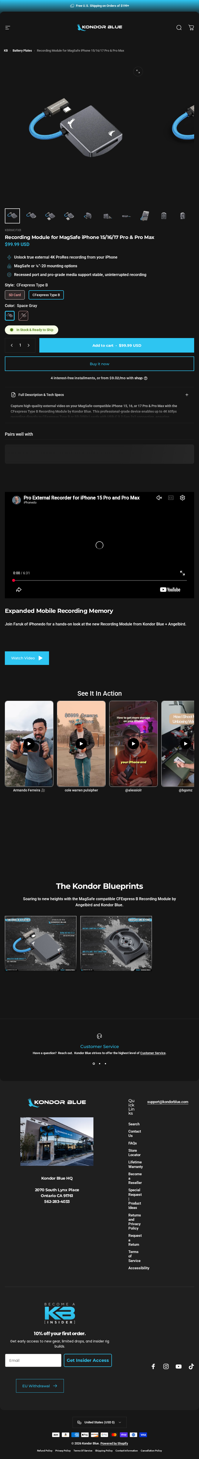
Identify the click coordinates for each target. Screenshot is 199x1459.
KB (6, 50)
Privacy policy (63, 1450)
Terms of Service (134, 1256)
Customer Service (153, 1053)
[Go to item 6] (107, 215)
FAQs (132, 1143)
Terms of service (83, 1450)
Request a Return (135, 1239)
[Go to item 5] (88, 215)
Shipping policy (104, 1450)
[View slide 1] (94, 1063)
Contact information (127, 1450)
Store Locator (134, 1152)
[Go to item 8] (144, 215)
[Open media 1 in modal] (138, 71)
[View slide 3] (105, 1063)
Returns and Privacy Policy (134, 1222)
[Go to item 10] (182, 215)
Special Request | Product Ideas (135, 1199)
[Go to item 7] (125, 215)
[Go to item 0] (12, 215)
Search (134, 1124)
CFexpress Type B (46, 295)
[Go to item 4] (69, 215)
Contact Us (134, 1133)
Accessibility (138, 1268)
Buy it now (99, 364)
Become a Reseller (135, 1178)
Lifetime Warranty (135, 1164)
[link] (40, 943)
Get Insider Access (88, 1360)
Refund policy (44, 1450)
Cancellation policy (151, 1450)
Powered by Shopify (114, 1443)
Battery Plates (22, 50)
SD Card (15, 295)
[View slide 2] (99, 1063)
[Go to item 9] (163, 215)
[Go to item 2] (31, 215)
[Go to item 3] (50, 215)
